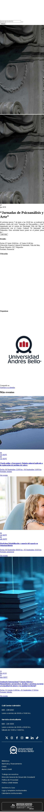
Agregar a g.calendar (7, 387)
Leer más (4, 234)
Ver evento (4, 475)
